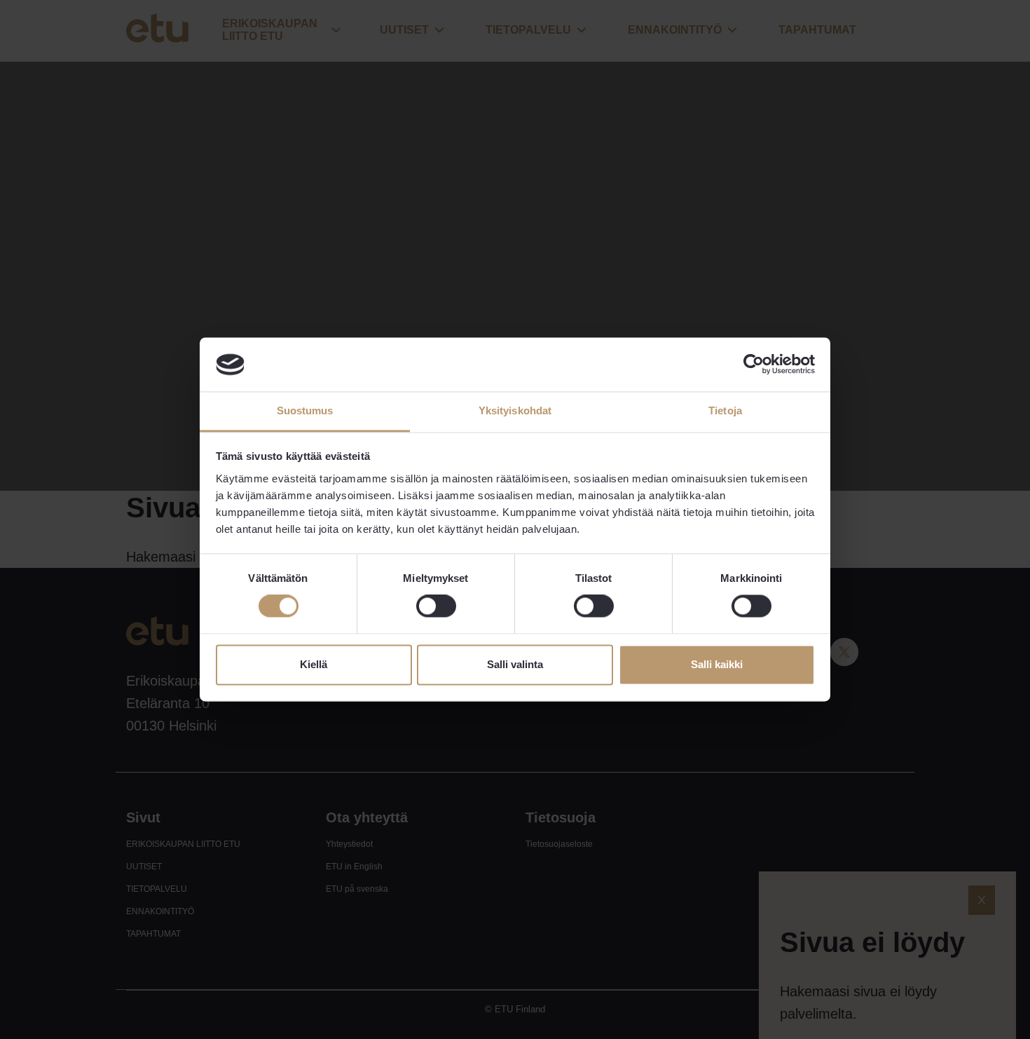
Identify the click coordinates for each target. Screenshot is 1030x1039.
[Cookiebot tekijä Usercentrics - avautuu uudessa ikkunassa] (753, 364)
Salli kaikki (717, 664)
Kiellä (313, 664)
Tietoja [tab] (725, 410)
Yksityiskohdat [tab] (515, 410)
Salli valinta (515, 664)
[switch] (436, 606)
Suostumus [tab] (305, 410)
